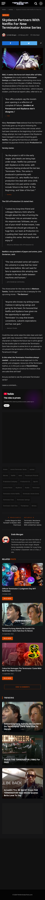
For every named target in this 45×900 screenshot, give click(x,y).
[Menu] (3, 3)
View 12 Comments (22, 687)
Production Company (10, 481)
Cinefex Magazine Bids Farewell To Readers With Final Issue (12, 523)
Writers (34, 506)
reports (35, 481)
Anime (5, 469)
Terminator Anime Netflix (11, 494)
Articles (5, 15)
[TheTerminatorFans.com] (20, 3)
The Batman (25, 506)
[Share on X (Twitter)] (28, 43)
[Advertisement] (22, 437)
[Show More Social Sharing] (41, 43)
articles (32, 469)
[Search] (36, 3)
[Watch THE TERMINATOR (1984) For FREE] (22, 750)
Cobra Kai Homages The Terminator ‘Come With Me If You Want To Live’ (22, 669)
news (20, 475)
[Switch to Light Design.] (41, 3)
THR (8, 116)
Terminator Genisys (23, 500)
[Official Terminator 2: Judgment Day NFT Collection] (22, 574)
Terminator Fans (8, 500)
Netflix (13, 475)
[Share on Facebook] (10, 43)
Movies (5, 475)
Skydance (19, 488)
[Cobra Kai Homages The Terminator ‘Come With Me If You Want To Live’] (22, 654)
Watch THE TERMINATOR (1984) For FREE (22, 761)
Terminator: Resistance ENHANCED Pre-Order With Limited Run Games (32, 523)
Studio (27, 488)
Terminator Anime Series (31, 494)
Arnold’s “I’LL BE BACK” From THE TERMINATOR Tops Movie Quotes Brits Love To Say (21, 793)
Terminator (36, 488)
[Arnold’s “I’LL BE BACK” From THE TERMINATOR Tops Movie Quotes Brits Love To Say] (22, 783)
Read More (7, 598)
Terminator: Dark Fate (10, 506)
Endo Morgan (12, 35)
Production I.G (25, 481)
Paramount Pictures (31, 475)
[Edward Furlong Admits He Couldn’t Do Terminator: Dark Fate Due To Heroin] (22, 614)
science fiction (7, 488)
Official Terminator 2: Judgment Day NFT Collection (19, 589)
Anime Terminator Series (18, 469)
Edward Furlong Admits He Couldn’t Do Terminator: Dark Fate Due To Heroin (18, 629)
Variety (9, 194)
